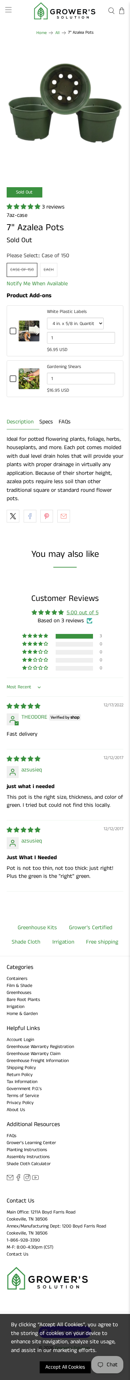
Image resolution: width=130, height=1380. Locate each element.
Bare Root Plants (23, 999)
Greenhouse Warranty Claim (33, 1053)
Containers (17, 978)
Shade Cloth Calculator (29, 1163)
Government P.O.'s (24, 1088)
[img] (23, 706)
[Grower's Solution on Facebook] (18, 1179)
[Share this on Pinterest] (46, 516)
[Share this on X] (13, 516)
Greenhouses (19, 992)
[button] (24, 207)
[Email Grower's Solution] (10, 1179)
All (57, 33)
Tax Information (22, 1081)
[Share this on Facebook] (30, 516)
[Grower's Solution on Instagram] (27, 1179)
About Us (16, 1109)
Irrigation (15, 1006)
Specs (46, 422)
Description (20, 422)
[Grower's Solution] (65, 11)
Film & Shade (19, 985)
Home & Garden (22, 1013)
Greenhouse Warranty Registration (40, 1046)
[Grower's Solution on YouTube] (35, 1179)
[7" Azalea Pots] (65, 108)
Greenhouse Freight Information (38, 1060)
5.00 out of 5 (83, 613)
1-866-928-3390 (23, 1240)
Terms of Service (23, 1095)
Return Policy (20, 1074)
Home (41, 33)
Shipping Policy (21, 1067)
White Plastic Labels (67, 311)
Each (49, 270)
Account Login (20, 1039)
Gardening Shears (64, 366)
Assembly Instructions (28, 1156)
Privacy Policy (20, 1102)
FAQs (65, 422)
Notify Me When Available (37, 284)
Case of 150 (22, 270)
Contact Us (17, 1254)
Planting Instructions (27, 1149)
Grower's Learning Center (31, 1142)
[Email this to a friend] (63, 516)
